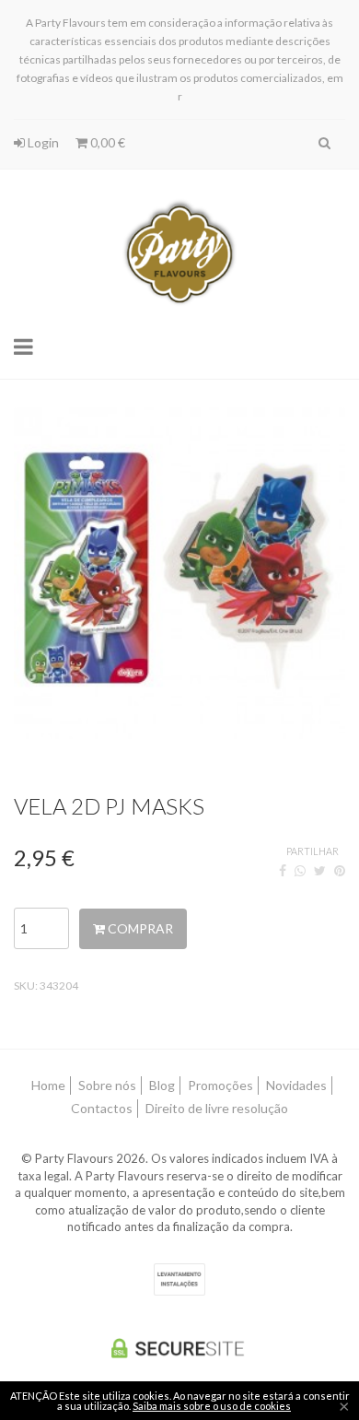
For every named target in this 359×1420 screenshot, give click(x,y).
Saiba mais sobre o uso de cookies (212, 1406)
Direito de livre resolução (216, 1108)
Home (48, 1085)
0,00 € (106, 142)
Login (42, 142)
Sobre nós (107, 1085)
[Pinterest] (339, 870)
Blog (162, 1085)
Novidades (296, 1085)
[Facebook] (282, 870)
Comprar (139, 928)
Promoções (220, 1085)
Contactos (102, 1108)
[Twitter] (320, 870)
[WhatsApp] (300, 870)
